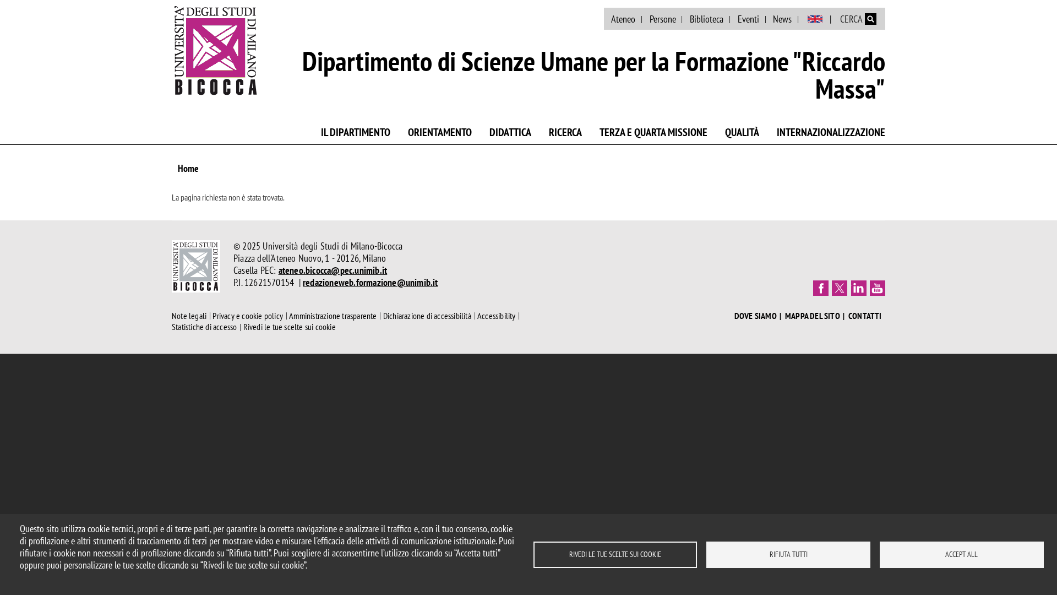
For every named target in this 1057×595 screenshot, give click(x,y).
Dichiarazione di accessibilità (427, 315)
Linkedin (859, 288)
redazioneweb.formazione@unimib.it (370, 282)
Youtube (877, 288)
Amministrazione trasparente (333, 315)
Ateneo (623, 19)
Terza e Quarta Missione (653, 132)
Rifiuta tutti (789, 554)
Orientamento (440, 132)
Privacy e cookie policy (248, 315)
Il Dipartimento (355, 132)
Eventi (748, 19)
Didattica (510, 132)
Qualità (742, 132)
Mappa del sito (812, 316)
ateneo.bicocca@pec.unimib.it (333, 270)
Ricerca (565, 132)
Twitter (839, 288)
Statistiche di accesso (204, 327)
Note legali (189, 315)
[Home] (216, 50)
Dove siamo (755, 316)
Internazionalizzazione (831, 132)
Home (188, 168)
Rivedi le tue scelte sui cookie (615, 554)
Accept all (961, 554)
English (815, 19)
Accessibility (496, 315)
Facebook (821, 288)
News (782, 19)
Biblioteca (706, 19)
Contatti (865, 316)
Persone (663, 19)
